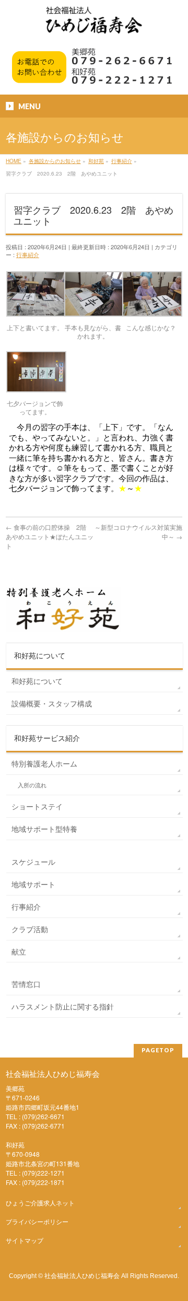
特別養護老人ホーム (44, 763)
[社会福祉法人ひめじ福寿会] (94, 25)
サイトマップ (24, 1240)
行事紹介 (27, 254)
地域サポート (33, 884)
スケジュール (33, 861)
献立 (18, 951)
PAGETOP (158, 1050)
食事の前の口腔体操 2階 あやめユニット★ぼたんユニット (49, 536)
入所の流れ (32, 785)
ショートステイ (37, 806)
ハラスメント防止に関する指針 (62, 1006)
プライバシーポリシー (37, 1221)
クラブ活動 (29, 929)
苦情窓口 (26, 984)
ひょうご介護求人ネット (40, 1202)
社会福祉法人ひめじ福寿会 (82, 1275)
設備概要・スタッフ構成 (51, 703)
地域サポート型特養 (44, 828)
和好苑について (37, 681)
